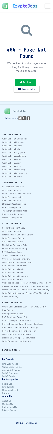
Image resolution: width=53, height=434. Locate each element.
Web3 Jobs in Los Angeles (14, 173)
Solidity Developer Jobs (13, 186)
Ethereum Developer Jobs (14, 204)
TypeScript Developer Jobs (14, 211)
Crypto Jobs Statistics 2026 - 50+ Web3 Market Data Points (24, 308)
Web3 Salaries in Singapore (15, 276)
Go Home (26, 82)
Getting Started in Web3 (13, 313)
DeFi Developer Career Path (15, 317)
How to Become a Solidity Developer (19, 331)
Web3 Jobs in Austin (11, 163)
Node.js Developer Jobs (13, 214)
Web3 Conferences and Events (16, 334)
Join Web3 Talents (11, 370)
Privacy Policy (9, 410)
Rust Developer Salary (12, 231)
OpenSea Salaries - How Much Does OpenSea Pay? (26, 290)
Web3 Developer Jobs (12, 197)
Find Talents (8, 387)
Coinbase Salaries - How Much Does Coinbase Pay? (26, 283)
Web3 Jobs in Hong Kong (13, 169)
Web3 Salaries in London (13, 269)
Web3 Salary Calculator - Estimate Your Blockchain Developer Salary (25, 295)
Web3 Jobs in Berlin (11, 149)
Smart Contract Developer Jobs (16, 193)
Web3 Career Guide (12, 367)
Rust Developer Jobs (11, 190)
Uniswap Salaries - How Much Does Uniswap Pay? (25, 286)
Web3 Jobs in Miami (11, 166)
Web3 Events (8, 376)
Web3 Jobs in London (12, 145)
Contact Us (7, 404)
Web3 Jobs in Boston (12, 176)
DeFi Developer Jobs (11, 200)
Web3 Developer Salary (13, 238)
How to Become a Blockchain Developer (20, 327)
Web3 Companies (10, 373)
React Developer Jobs (12, 207)
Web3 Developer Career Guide (16, 320)
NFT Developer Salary (12, 252)
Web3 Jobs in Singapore (13, 152)
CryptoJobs (25, 6)
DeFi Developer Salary (12, 241)
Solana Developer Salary (13, 255)
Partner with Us (9, 407)
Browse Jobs (28, 89)
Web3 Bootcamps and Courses (16, 341)
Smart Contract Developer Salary (17, 235)
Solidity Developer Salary (13, 228)
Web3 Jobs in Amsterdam (14, 156)
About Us (6, 401)
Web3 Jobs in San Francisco (15, 139)
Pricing (5, 393)
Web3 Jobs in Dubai (11, 159)
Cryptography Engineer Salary (16, 259)
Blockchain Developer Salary (15, 245)
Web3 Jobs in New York (13, 142)
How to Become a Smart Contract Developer (22, 324)
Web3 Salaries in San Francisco (17, 262)
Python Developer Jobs (13, 217)
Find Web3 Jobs (10, 364)
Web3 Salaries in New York (14, 265)
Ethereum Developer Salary (14, 248)
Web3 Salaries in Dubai (13, 279)
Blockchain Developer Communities (18, 338)
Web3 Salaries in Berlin (12, 272)
